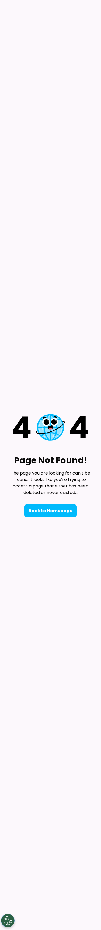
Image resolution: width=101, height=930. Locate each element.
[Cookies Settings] (8, 920)
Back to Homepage (50, 511)
